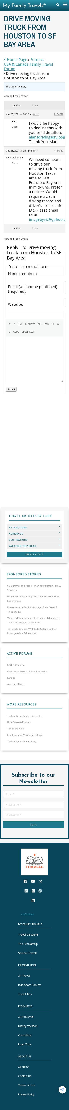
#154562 (58, 150)
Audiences (16, 533)
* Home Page (15, 59)
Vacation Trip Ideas (22, 546)
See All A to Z (34, 554)
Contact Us (24, 1076)
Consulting (24, 1035)
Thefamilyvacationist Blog (21, 741)
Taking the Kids (15, 728)
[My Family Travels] (34, 862)
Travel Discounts (28, 934)
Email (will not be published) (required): (32, 289)
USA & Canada (15, 665)
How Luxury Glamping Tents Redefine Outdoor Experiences (33, 599)
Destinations (18, 539)
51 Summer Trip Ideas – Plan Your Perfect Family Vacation (34, 588)
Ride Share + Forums (19, 722)
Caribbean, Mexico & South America (27, 671)
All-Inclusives (26, 1016)
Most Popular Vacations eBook (24, 735)
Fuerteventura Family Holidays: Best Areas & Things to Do (32, 610)
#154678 (58, 114)
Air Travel (24, 975)
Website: (15, 304)
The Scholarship (28, 944)
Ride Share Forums (29, 985)
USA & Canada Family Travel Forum (28, 66)
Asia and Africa (15, 684)
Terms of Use (26, 1085)
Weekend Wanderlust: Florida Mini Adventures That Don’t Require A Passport (33, 620)
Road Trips (24, 1044)
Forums (37, 59)
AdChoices (27, 914)
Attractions (18, 527)
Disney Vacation (28, 1026)
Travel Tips (25, 994)
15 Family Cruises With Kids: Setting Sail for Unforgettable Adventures (32, 631)
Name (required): (23, 273)
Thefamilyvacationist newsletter (25, 716)
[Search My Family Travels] (57, 5)
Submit (11, 389)
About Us (23, 1067)
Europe (11, 678)
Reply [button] (36, 114)
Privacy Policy (26, 1094)
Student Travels (27, 953)
